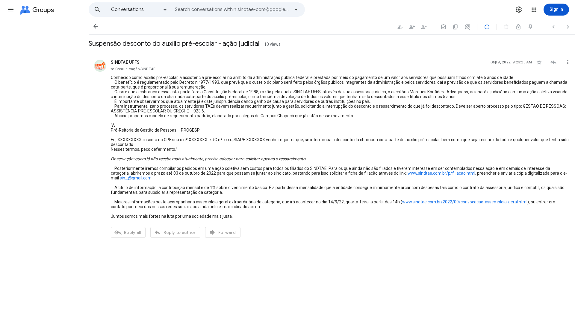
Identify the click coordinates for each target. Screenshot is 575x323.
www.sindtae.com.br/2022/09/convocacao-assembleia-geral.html (464, 201)
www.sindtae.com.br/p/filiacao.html (441, 173)
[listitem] (332, 148)
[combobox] (232, 9)
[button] (11, 9)
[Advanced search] (296, 9)
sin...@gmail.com (136, 178)
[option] (139, 9)
